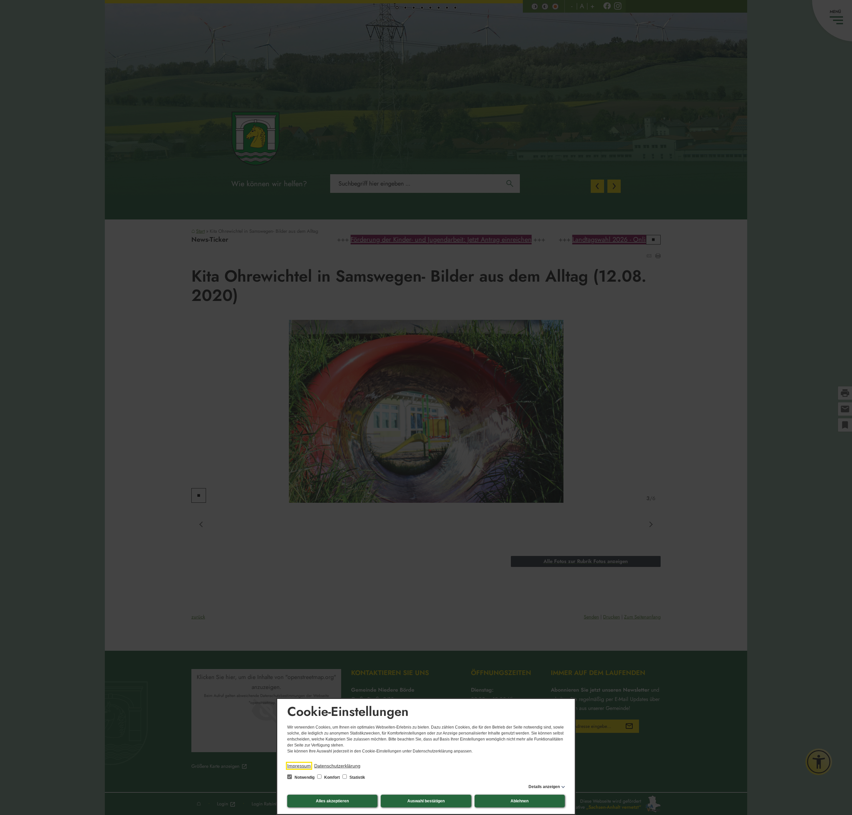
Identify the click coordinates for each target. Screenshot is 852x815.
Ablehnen (520, 801)
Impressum (299, 765)
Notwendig (305, 777)
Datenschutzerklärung (337, 765)
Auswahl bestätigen (426, 801)
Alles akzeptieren (332, 801)
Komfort (332, 777)
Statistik (356, 777)
